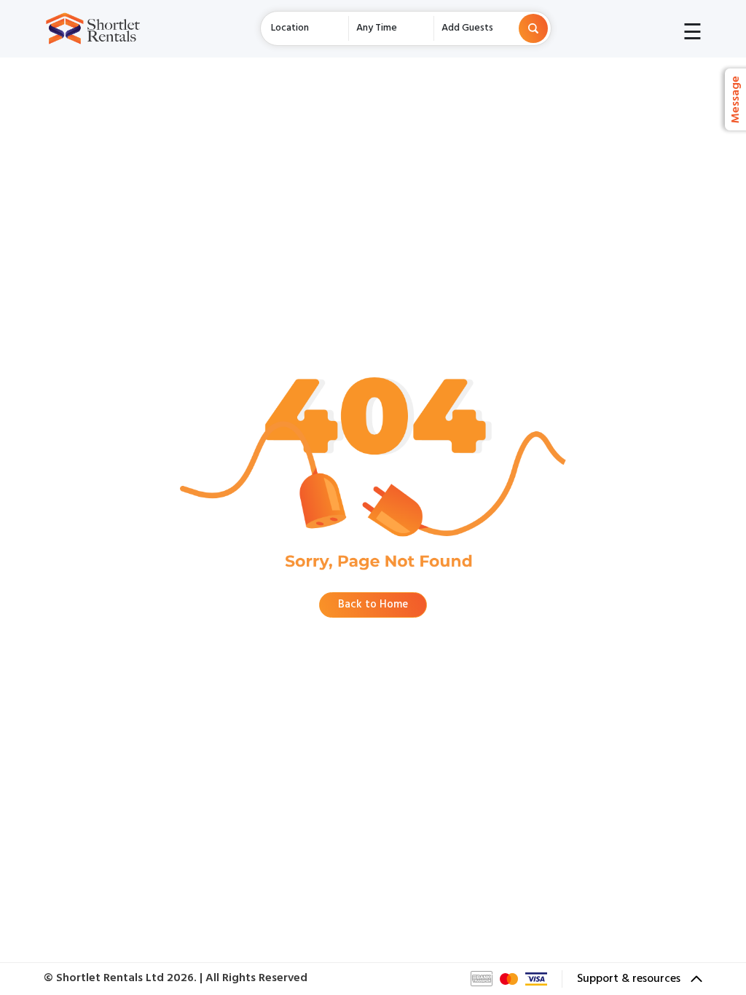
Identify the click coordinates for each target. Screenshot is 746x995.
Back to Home (373, 604)
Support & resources (630, 979)
